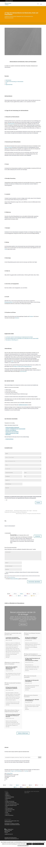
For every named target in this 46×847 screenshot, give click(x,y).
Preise (6, 799)
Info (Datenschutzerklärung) (23, 845)
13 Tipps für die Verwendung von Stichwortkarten (14, 81)
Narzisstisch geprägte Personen (11, 805)
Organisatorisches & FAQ (9, 809)
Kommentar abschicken (34, 581)
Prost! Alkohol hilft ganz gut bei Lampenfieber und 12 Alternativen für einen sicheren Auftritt (21, 338)
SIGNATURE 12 (8, 798)
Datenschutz (8, 434)
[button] (10, 593)
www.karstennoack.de (12, 837)
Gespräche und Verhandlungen (10, 802)
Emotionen (31, 316)
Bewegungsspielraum (9, 302)
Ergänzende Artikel (8, 84)
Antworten (37, 536)
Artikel (6, 806)
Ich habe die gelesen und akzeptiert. (17, 578)
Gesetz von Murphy (8, 147)
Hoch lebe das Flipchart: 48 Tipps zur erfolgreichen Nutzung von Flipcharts (13, 715)
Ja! (6, 499)
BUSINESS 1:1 (8, 795)
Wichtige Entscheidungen (9, 801)
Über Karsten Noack (9, 808)
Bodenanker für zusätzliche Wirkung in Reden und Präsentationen (11, 667)
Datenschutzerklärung (11, 577)
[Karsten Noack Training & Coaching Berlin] (9, 829)
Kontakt (6, 812)
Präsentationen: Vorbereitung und (11, 339)
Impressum (7, 813)
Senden (38, 502)
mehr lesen (23, 624)
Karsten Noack (10, 773)
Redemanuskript (11, 123)
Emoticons (17, 317)
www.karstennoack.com (14, 838)
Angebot (6, 792)
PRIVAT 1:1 (7, 794)
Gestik (6, 249)
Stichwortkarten (8, 80)
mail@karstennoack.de (23, 404)
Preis (12, 361)
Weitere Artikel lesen (23, 733)
